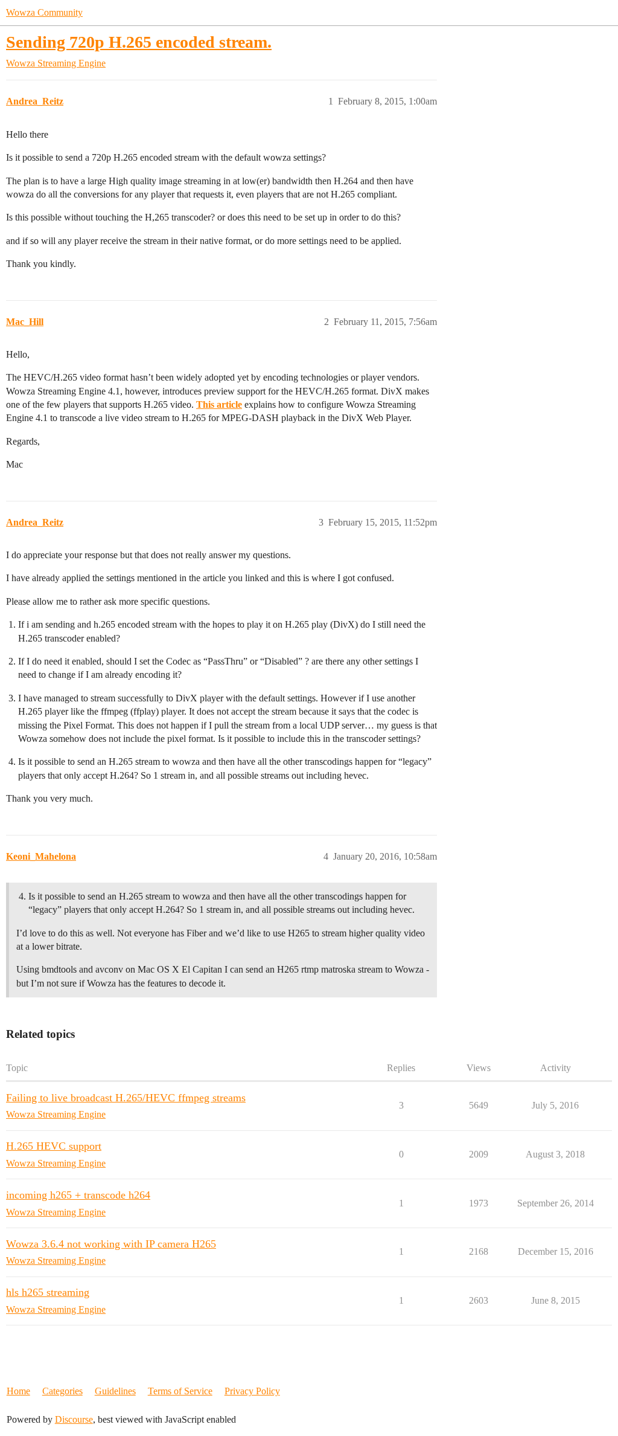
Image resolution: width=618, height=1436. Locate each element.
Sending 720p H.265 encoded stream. (139, 42)
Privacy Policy (252, 1391)
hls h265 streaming (47, 1292)
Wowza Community (44, 12)
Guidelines (115, 1391)
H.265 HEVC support (53, 1146)
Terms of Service (180, 1391)
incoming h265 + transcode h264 (78, 1195)
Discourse (74, 1419)
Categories (62, 1391)
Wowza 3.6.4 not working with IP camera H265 (111, 1244)
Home (18, 1391)
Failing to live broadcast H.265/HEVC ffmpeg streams (126, 1098)
